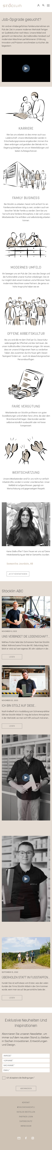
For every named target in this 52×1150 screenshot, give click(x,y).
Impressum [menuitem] (26, 1126)
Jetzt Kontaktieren (18, 574)
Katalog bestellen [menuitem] (26, 1112)
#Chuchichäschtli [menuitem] (26, 1107)
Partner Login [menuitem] (26, 1117)
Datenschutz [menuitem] (26, 1121)
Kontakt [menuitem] (26, 1102)
